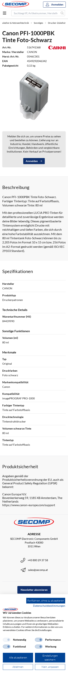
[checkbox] (6, 640)
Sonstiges (38, 22)
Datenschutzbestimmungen (49, 605)
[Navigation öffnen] (4, 13)
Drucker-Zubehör (57, 22)
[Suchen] (62, 13)
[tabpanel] (34, 96)
